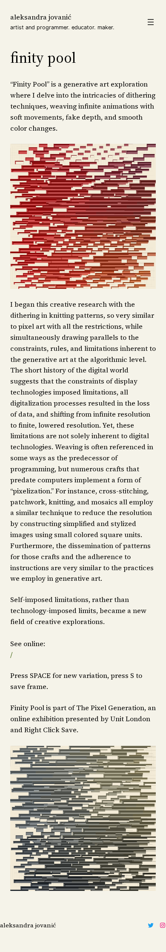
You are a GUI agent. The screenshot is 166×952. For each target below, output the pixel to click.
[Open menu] (151, 22)
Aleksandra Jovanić (41, 17)
